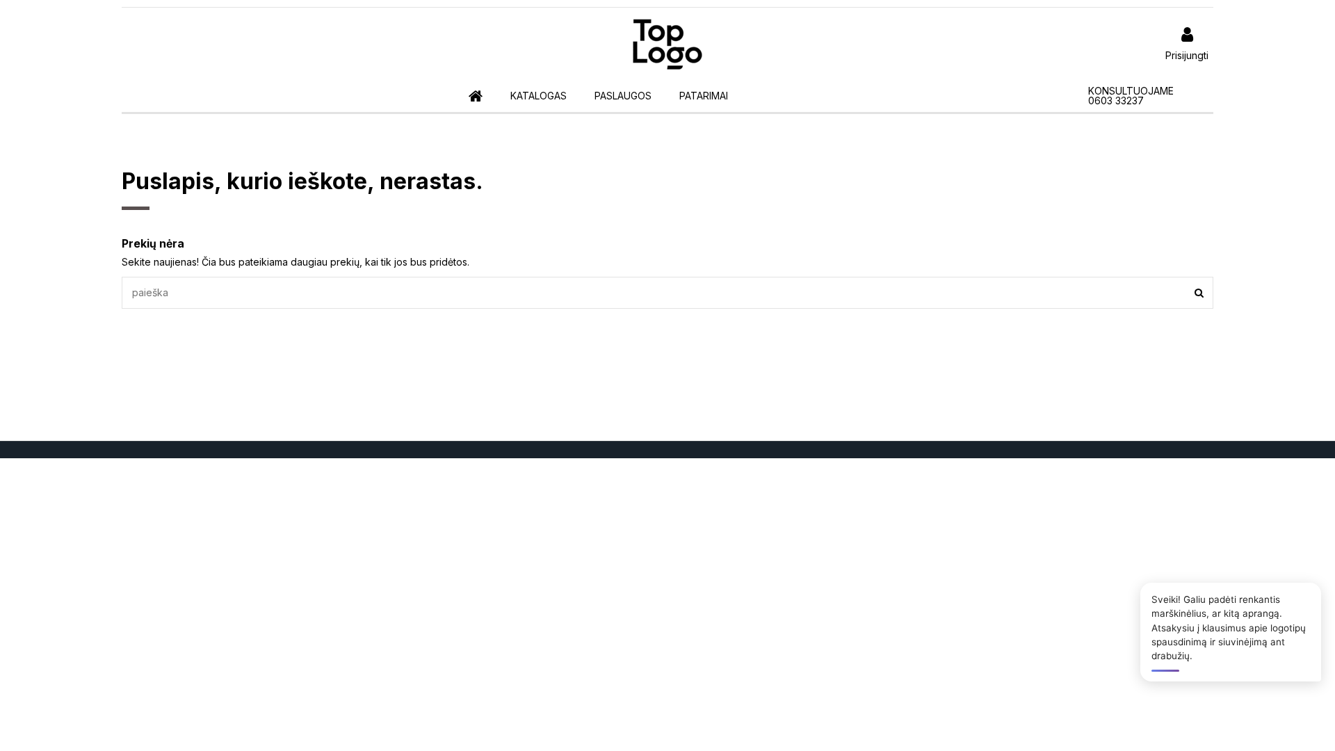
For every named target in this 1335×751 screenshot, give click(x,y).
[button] (538, 96)
